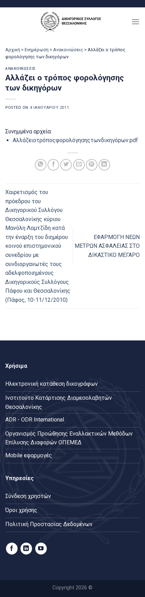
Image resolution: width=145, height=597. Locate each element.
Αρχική (12, 49)
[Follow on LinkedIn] (26, 549)
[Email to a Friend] (79, 165)
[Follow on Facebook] (12, 549)
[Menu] (135, 21)
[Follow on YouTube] (41, 549)
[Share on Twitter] (66, 165)
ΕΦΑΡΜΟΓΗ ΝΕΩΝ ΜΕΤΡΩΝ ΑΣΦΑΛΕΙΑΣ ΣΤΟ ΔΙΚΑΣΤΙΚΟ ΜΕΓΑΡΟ (107, 246)
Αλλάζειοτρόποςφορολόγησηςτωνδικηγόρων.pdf (75, 140)
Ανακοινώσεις (68, 49)
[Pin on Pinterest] (91, 165)
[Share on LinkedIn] (104, 165)
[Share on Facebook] (53, 165)
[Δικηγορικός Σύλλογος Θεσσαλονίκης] (72, 21)
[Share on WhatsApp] (40, 165)
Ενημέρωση (37, 49)
